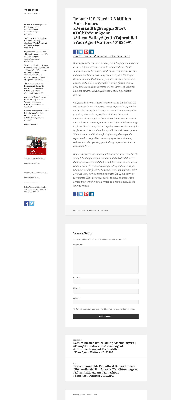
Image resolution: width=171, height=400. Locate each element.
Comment (78, 245)
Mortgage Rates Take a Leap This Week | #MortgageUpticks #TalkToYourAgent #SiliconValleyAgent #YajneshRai (36, 56)
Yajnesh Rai (31, 10)
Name (76, 278)
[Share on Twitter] (80, 52)
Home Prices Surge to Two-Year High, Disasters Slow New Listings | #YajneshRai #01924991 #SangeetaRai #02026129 (36, 115)
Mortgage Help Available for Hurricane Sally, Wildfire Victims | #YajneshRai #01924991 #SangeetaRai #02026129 (35, 102)
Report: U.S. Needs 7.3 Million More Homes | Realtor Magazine (101, 56)
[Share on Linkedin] (91, 52)
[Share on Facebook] (75, 52)
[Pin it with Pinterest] (86, 52)
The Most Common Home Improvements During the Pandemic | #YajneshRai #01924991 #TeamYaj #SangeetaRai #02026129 (34, 88)
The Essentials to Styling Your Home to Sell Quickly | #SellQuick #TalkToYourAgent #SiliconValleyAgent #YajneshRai (35, 43)
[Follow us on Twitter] (31, 203)
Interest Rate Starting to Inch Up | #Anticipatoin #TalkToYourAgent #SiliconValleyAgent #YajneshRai (35, 29)
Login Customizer (31, 124)
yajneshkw (93, 210)
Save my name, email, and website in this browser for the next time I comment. (105, 309)
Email (76, 288)
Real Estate (104, 210)
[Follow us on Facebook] (26, 203)
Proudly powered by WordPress (85, 395)
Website (76, 298)
